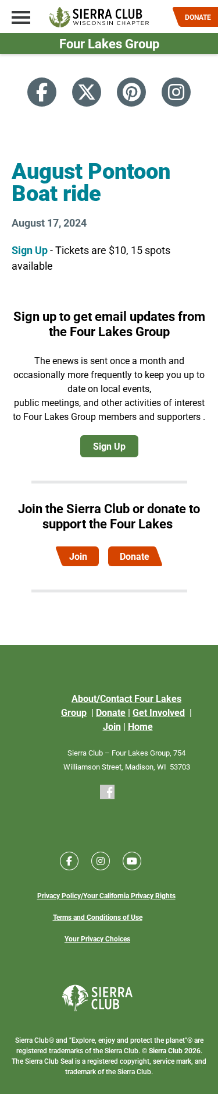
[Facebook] (41, 92)
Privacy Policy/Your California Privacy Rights (106, 895)
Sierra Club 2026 (175, 1050)
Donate (134, 556)
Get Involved (159, 712)
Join (78, 556)
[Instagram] (176, 92)
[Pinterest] (131, 92)
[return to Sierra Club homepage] (97, 998)
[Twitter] (86, 92)
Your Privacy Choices (97, 938)
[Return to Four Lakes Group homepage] (99, 17)
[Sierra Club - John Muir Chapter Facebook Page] (107, 791)
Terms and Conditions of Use (97, 917)
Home (140, 726)
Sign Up (30, 250)
